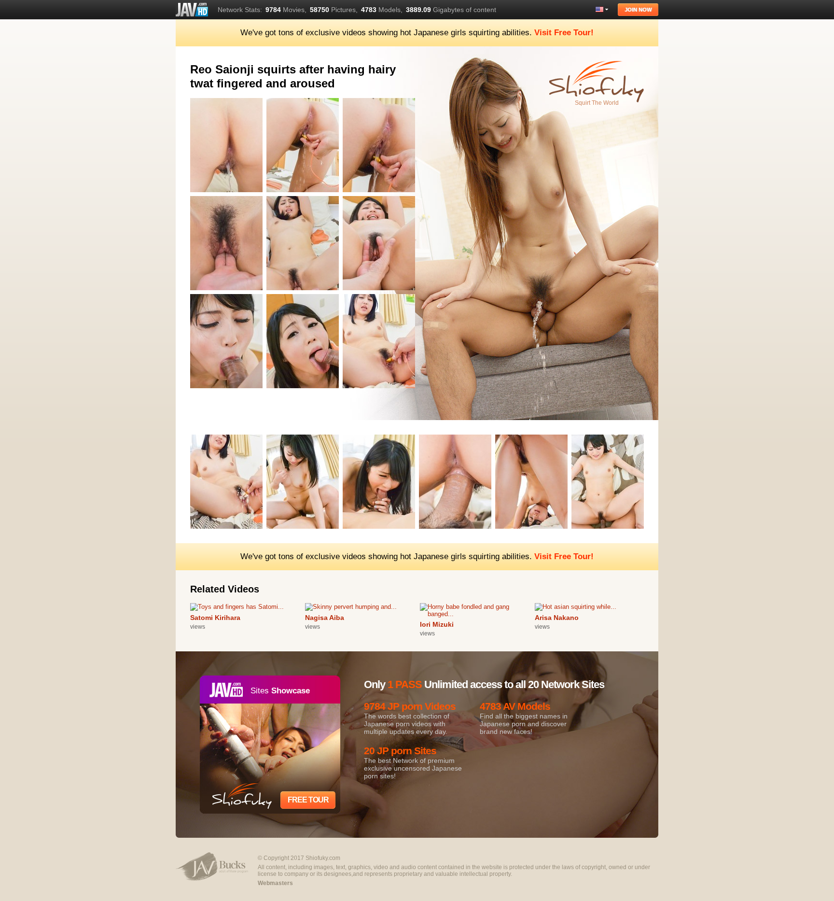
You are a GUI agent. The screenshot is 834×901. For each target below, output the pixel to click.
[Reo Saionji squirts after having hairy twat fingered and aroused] (228, 193)
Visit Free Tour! (564, 32)
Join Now (638, 10)
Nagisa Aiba (324, 617)
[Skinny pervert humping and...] (351, 606)
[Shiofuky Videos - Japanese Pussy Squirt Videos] (192, 9)
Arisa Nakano (557, 617)
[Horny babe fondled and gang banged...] (477, 614)
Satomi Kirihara (215, 617)
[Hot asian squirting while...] (575, 606)
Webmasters (275, 883)
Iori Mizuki (437, 624)
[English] (602, 9)
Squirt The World (597, 102)
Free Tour (308, 800)
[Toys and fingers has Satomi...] (237, 606)
